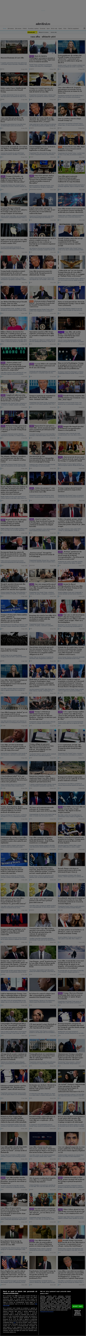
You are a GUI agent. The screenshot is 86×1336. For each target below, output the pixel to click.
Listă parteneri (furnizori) (46, 1311)
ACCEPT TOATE (78, 1306)
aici (15, 1322)
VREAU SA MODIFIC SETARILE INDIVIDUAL (77, 1313)
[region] (43, 1312)
